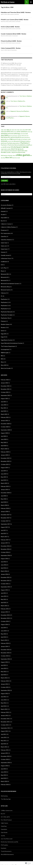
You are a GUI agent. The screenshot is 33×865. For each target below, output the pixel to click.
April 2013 (4, 674)
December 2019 (5, 458)
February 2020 (5, 452)
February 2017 (5, 539)
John (8, 14)
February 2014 (5, 643)
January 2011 (4, 753)
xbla (2, 157)
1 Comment (15, 35)
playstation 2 (16, 143)
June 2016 (4, 565)
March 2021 (4, 414)
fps (21, 137)
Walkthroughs (5, 352)
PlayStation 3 (25, 143)
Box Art (3, 221)
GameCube (4, 249)
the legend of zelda (20, 152)
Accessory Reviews (6, 205)
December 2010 (5, 756)
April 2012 (4, 706)
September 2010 (5, 762)
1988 (7, 129)
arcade (26, 133)
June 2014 (4, 630)
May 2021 (3, 408)
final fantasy (4, 137)
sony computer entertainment (9, 150)
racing (8, 147)
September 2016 (5, 555)
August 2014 (4, 624)
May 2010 (3, 775)
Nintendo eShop (5, 286)
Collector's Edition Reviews (8, 227)
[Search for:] (16, 194)
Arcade (3, 214)
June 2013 (4, 668)
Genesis (3, 252)
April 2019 (4, 480)
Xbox (4, 157)
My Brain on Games (8, 2)
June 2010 (4, 772)
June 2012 (4, 700)
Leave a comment (14, 14)
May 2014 (3, 634)
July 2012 (3, 696)
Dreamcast (4, 230)
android (22, 133)
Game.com (4, 246)
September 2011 (5, 728)
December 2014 (5, 615)
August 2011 (4, 731)
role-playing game (16, 147)
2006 (23, 129)
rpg (23, 147)
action (15, 131)
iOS (2, 264)
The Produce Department (8, 346)
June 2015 (4, 596)
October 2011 (5, 725)
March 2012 (4, 709)
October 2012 (5, 687)
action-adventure (22, 131)
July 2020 (3, 436)
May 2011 (3, 740)
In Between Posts (6, 258)
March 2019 (4, 483)
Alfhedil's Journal (5, 208)
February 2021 (5, 417)
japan (8, 139)
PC (2, 296)
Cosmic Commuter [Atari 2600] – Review (13, 34)
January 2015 (4, 612)
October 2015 (5, 583)
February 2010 (5, 784)
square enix (20, 150)
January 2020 (4, 455)
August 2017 (4, 527)
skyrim (21, 149)
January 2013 (4, 684)
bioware (15, 135)
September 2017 (5, 524)
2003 (18, 129)
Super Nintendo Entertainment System (11, 343)
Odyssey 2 (4, 293)
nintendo (4, 141)
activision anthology (14, 133)
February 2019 (5, 486)
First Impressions (5, 233)
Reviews (3, 327)
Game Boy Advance (6, 239)
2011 (9, 131)
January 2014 (4, 646)
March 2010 (4, 781)
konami (14, 139)
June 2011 (4, 737)
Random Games (5, 324)
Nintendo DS (17, 141)
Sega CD (3, 337)
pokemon (22, 145)
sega (26, 147)
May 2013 (3, 671)
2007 (26, 129)
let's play (18, 139)
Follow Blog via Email (8, 168)
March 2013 (4, 678)
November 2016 (5, 549)
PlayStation (10, 143)
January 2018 (4, 511)
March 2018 (4, 505)
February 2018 (5, 508)
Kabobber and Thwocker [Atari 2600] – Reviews (16, 12)
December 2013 (5, 649)
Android (3, 211)
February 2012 (5, 712)
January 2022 (4, 383)
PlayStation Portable (6, 315)
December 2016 (5, 546)
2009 (2, 131)
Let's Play (3, 268)
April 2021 (4, 411)
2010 (5, 131)
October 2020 (5, 426)
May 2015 (3, 599)
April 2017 (4, 533)
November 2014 (5, 618)
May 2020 (3, 442)
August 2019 (4, 467)
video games (23, 154)
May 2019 (3, 477)
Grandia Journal (5, 255)
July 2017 (3, 530)
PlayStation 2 (4, 302)
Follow (4, 180)
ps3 (29, 145)
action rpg (29, 131)
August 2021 (4, 398)
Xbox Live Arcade (5, 368)
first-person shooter (14, 137)
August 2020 (4, 433)
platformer (4, 143)
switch (25, 150)
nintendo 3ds (10, 141)
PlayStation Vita (5, 318)
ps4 (31, 145)
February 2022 (5, 379)
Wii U (2, 359)
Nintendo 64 (4, 277)
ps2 (26, 145)
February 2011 (5, 750)
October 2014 (5, 621)
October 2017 (5, 521)
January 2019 (4, 489)
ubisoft (14, 155)
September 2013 (5, 659)
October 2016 (5, 552)
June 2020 (4, 439)
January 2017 (4, 543)
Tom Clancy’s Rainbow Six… (18, 101)
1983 (5, 129)
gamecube (4, 139)
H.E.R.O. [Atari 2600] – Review (10, 26)
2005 (21, 129)
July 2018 (3, 496)
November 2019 (5, 461)
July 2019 (3, 470)
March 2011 (4, 747)
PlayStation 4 (4, 145)
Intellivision (4, 261)
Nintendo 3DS (5, 274)
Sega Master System (6, 340)
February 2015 (5, 609)
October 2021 (5, 392)
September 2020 (5, 430)
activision (4, 133)
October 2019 (5, 464)
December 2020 (5, 423)
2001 (13, 129)
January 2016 (4, 574)
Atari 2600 (4, 217)
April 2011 (4, 743)
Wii (31, 155)
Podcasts (3, 321)
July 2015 (3, 593)
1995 (10, 129)
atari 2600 (4, 135)
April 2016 (4, 568)
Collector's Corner (6, 224)
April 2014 (4, 637)
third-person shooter (6, 155)
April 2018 (4, 502)
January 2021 (4, 420)
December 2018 (5, 492)
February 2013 (5, 681)
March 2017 (4, 536)
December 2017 (5, 514)
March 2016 (4, 571)
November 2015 (5, 580)
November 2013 (5, 652)
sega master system (6, 149)
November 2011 (5, 721)
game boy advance (26, 137)
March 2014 (4, 640)
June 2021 (4, 405)
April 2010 (4, 778)
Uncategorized (5, 349)
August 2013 (4, 662)
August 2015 (4, 590)
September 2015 (5, 587)
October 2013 (5, 656)
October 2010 (5, 759)
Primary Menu (31, 2)
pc (29, 141)
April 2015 (4, 602)
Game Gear (4, 242)
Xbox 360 (8, 157)
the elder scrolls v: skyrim (8, 152)
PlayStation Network (13, 145)
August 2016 (4, 558)
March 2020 (4, 448)
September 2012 (5, 690)
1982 (2, 129)
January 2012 (4, 715)
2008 (29, 129)
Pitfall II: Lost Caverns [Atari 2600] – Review (14, 19)
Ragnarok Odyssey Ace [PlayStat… (20, 111)
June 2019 (4, 474)
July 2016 (3, 561)
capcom (19, 135)
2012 (12, 131)
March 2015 (4, 605)
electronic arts (25, 135)
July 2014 (3, 627)
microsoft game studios (26, 139)
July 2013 (3, 665)
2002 (15, 129)
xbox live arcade (16, 157)
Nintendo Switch (25, 141)
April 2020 (4, 445)
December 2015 (5, 577)
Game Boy (4, 236)
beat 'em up (10, 135)
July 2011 (3, 734)
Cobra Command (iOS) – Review (11, 48)
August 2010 (4, 765)
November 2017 (5, 517)
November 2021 (5, 389)
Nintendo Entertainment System (10, 283)
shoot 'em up (15, 149)
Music (2, 271)
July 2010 (3, 769)
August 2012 (4, 693)
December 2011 (5, 718)
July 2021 (3, 401)
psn (2, 147)
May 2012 (3, 703)
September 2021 (5, 395)
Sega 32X (3, 333)
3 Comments (14, 50)
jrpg (11, 139)
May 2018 (3, 499)
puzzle (4, 147)
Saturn (3, 330)
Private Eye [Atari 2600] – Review (11, 41)
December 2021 (5, 386)
